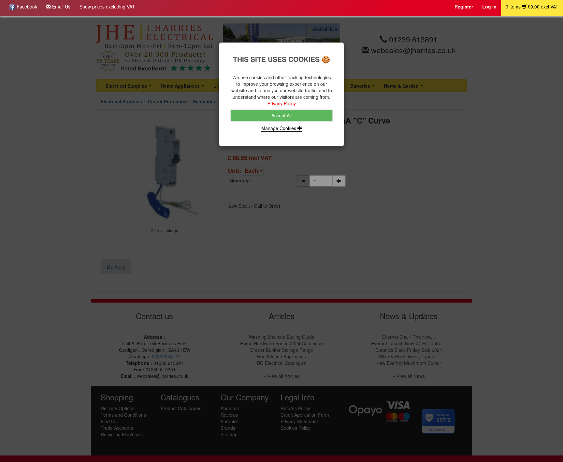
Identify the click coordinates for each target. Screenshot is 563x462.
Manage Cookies (279, 128)
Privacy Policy (281, 103)
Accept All (281, 115)
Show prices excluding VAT (107, 6)
